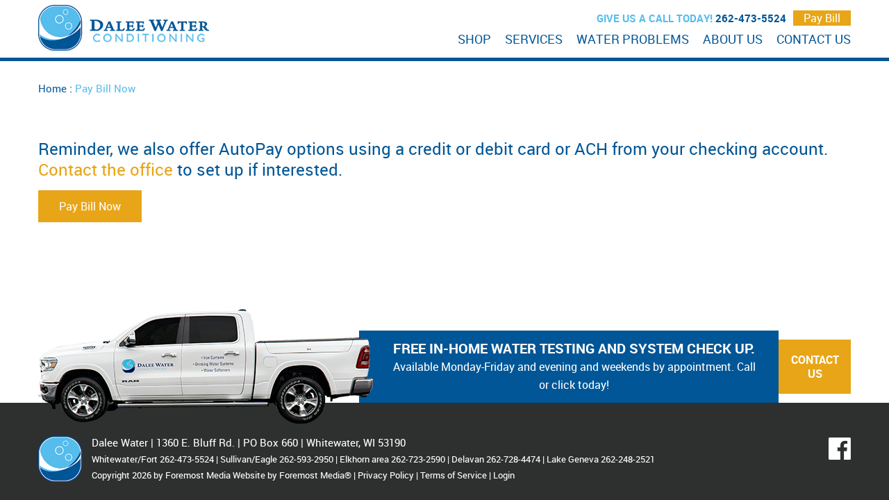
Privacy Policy (386, 475)
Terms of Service (453, 475)
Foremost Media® (315, 475)
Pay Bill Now (90, 206)
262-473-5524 (750, 18)
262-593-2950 (306, 459)
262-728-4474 (513, 459)
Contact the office (105, 169)
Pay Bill (822, 18)
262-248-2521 (628, 459)
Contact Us (815, 366)
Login (504, 475)
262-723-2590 (418, 459)
